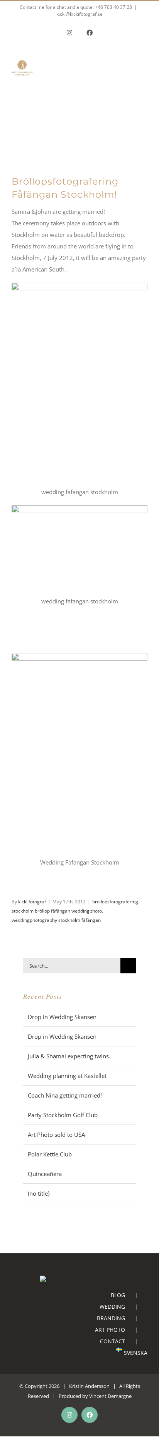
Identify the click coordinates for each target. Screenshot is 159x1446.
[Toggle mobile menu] (144, 82)
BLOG (118, 1295)
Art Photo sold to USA (56, 1134)
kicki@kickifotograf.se (79, 14)
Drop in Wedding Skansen (62, 1017)
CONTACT (112, 1341)
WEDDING (112, 1306)
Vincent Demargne (110, 1396)
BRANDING (111, 1318)
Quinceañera (45, 1174)
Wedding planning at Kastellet (67, 1076)
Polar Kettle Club (50, 1154)
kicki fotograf (32, 901)
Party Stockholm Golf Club (63, 1115)
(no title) (38, 1193)
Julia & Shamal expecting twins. (69, 1056)
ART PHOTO (110, 1329)
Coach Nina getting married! (65, 1095)
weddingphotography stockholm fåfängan (56, 920)
